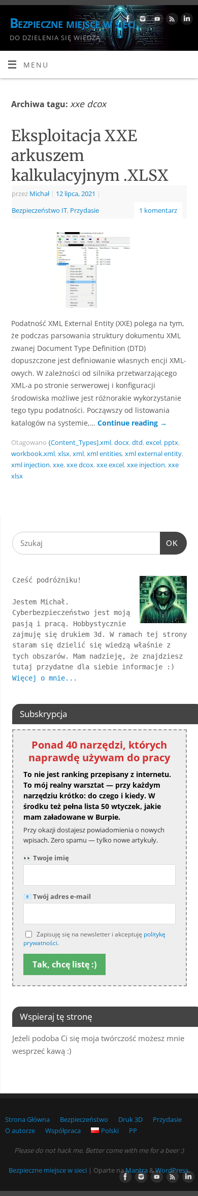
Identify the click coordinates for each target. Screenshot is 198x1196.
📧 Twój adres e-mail (57, 896)
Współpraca (63, 1130)
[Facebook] (126, 20)
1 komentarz (158, 210)
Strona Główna (27, 1119)
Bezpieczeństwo (84, 1119)
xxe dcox (80, 464)
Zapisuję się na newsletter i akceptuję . (94, 938)
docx (121, 442)
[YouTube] (156, 20)
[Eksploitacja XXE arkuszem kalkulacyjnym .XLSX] (99, 272)
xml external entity (153, 453)
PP (133, 1130)
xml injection (30, 464)
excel (153, 442)
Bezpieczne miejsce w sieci (72, 22)
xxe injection (146, 464)
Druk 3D (130, 1119)
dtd (137, 442)
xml (78, 453)
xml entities (104, 453)
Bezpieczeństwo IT (39, 210)
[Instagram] (141, 20)
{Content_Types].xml (79, 442)
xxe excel (110, 464)
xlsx (64, 453)
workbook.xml (33, 453)
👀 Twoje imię (46, 857)
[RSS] (170, 20)
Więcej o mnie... (44, 678)
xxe (58, 464)
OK (169, 542)
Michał (39, 193)
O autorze (20, 1130)
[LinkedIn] (185, 20)
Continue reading (132, 423)
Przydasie (84, 210)
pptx (171, 442)
